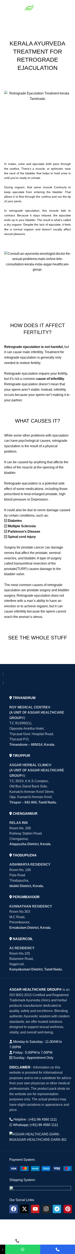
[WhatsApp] (22, 1249)
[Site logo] (37, 7)
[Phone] (57, 1249)
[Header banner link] (37, 627)
